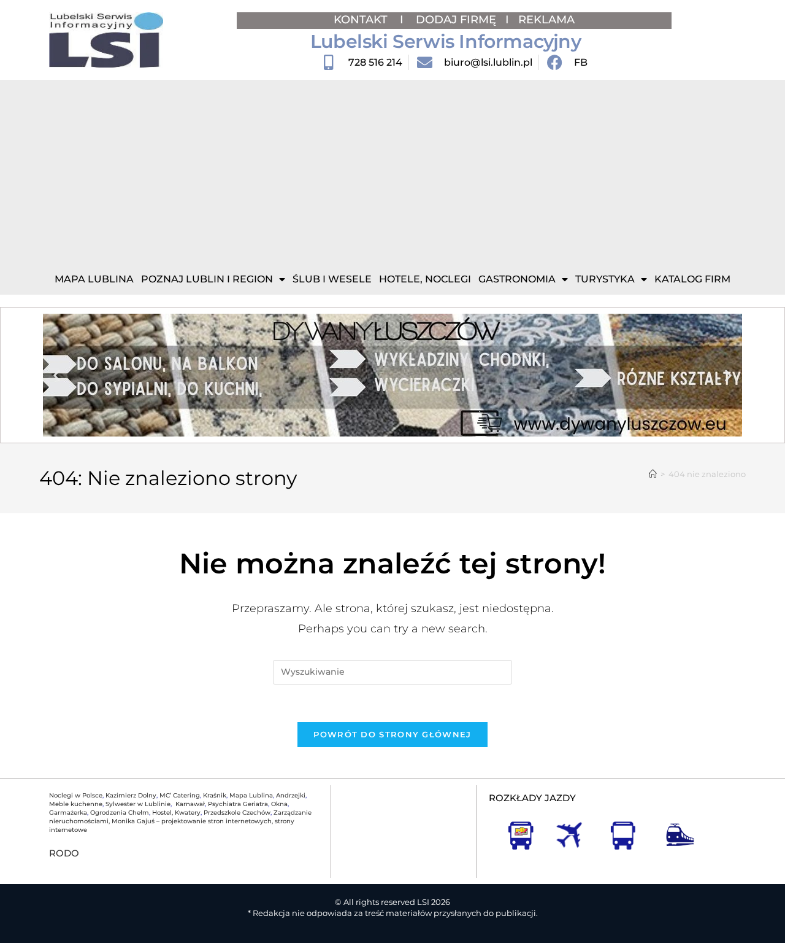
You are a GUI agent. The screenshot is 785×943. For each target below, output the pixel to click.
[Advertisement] (392, 172)
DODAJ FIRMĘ (456, 19)
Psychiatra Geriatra (238, 804)
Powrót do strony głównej (392, 734)
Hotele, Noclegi (425, 279)
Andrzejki (290, 795)
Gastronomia (517, 279)
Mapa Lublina (94, 279)
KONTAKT (362, 19)
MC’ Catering (179, 795)
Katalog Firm (692, 279)
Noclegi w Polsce (75, 795)
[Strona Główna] (653, 474)
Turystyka (605, 279)
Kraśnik (214, 795)
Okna (279, 804)
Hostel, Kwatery (176, 813)
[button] (56, 375)
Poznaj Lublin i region (207, 279)
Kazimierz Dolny (130, 795)
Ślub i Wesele (332, 279)
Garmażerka (68, 813)
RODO (64, 853)
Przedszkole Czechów (237, 813)
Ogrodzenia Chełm (119, 813)
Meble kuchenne (75, 804)
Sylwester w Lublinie (137, 804)
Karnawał (189, 804)
